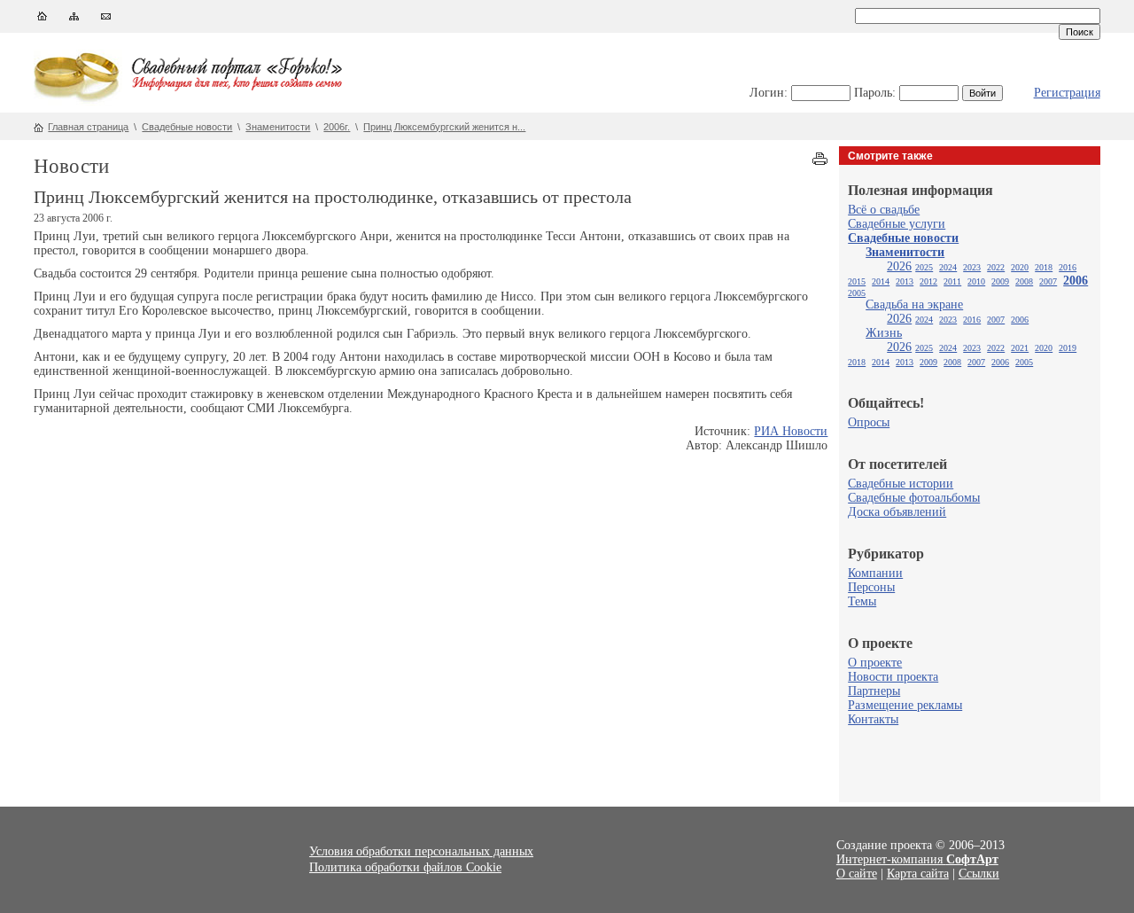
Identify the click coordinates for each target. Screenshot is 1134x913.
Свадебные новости (187, 126)
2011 (952, 281)
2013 (904, 281)
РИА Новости (790, 431)
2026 (899, 266)
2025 (924, 267)
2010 (976, 281)
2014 (880, 281)
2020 (1020, 267)
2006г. (336, 126)
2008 (1024, 281)
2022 (996, 267)
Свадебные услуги (896, 223)
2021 (1020, 348)
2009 (1000, 281)
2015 (857, 281)
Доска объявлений (897, 512)
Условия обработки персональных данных (421, 851)
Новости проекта (893, 676)
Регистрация (1067, 92)
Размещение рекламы (905, 705)
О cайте (856, 873)
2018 (1043, 267)
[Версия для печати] (819, 161)
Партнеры (874, 691)
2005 (857, 293)
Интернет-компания (917, 859)
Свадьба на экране (914, 304)
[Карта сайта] (74, 20)
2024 (948, 267)
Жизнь (884, 332)
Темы (862, 601)
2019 (1067, 348)
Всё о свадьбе (884, 209)
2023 (972, 267)
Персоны (871, 587)
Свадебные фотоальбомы (914, 497)
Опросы (868, 422)
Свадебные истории (900, 483)
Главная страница (88, 126)
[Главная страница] (42, 20)
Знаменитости (277, 126)
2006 (1075, 280)
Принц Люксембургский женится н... (444, 126)
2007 (1048, 281)
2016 (1067, 267)
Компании (875, 573)
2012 (928, 281)
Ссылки (979, 873)
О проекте (875, 662)
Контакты (873, 719)
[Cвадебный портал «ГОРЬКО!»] (78, 101)
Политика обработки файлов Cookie (405, 867)
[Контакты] (105, 20)
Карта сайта (918, 873)
